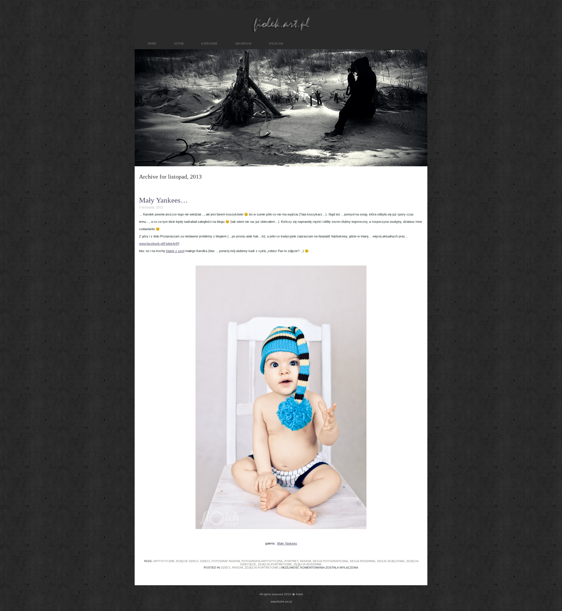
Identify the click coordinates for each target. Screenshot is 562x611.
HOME (152, 43)
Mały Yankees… (163, 200)
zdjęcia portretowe (275, 564)
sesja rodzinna (362, 561)
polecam (276, 43)
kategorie (209, 43)
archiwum (243, 43)
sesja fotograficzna (330, 561)
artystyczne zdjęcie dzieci (175, 561)
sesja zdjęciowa (391, 561)
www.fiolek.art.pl (281, 601)
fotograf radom (226, 561)
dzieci (205, 561)
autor (179, 43)
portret (291, 561)
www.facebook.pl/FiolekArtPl (159, 243)
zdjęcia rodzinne (308, 564)
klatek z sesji (175, 251)
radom (305, 561)
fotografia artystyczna (262, 561)
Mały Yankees (287, 543)
